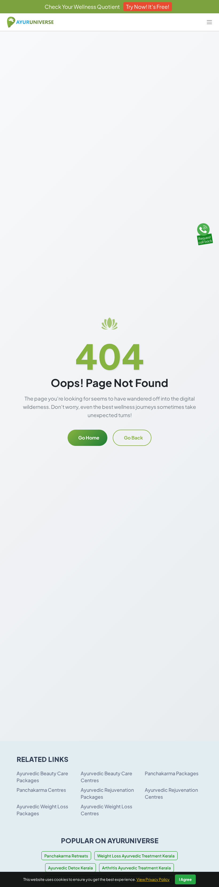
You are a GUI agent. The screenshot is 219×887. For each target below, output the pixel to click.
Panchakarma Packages (171, 773)
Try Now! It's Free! (147, 6)
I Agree (185, 879)
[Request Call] (204, 233)
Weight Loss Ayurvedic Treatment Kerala (136, 855)
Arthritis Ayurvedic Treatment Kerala (136, 867)
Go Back (133, 438)
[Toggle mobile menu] (209, 22)
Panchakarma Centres (41, 790)
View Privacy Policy (153, 879)
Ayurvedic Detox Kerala (70, 867)
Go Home (88, 438)
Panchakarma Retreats (66, 855)
